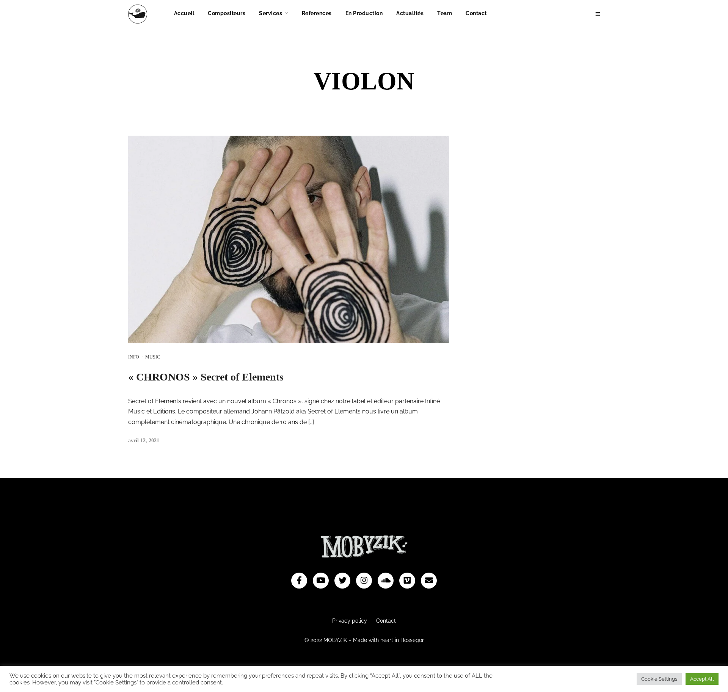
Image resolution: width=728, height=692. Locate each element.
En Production (364, 13)
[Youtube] (321, 581)
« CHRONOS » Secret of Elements (206, 377)
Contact (476, 13)
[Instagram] (364, 581)
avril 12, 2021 (143, 440)
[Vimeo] (407, 581)
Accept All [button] (702, 679)
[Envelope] (429, 581)
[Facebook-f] (299, 581)
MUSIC (152, 357)
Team (444, 13)
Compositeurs (226, 13)
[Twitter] (342, 581)
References (317, 13)
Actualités (410, 13)
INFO (133, 357)
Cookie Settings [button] (659, 679)
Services (270, 13)
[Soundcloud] (386, 581)
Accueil (184, 13)
